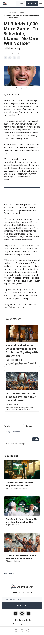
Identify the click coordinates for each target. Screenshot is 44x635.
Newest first (30, 426)
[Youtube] (22, 613)
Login (20, 3)
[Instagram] (28, 613)
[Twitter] (15, 613)
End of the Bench (10, 12)
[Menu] (40, 3)
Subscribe (32, 3)
